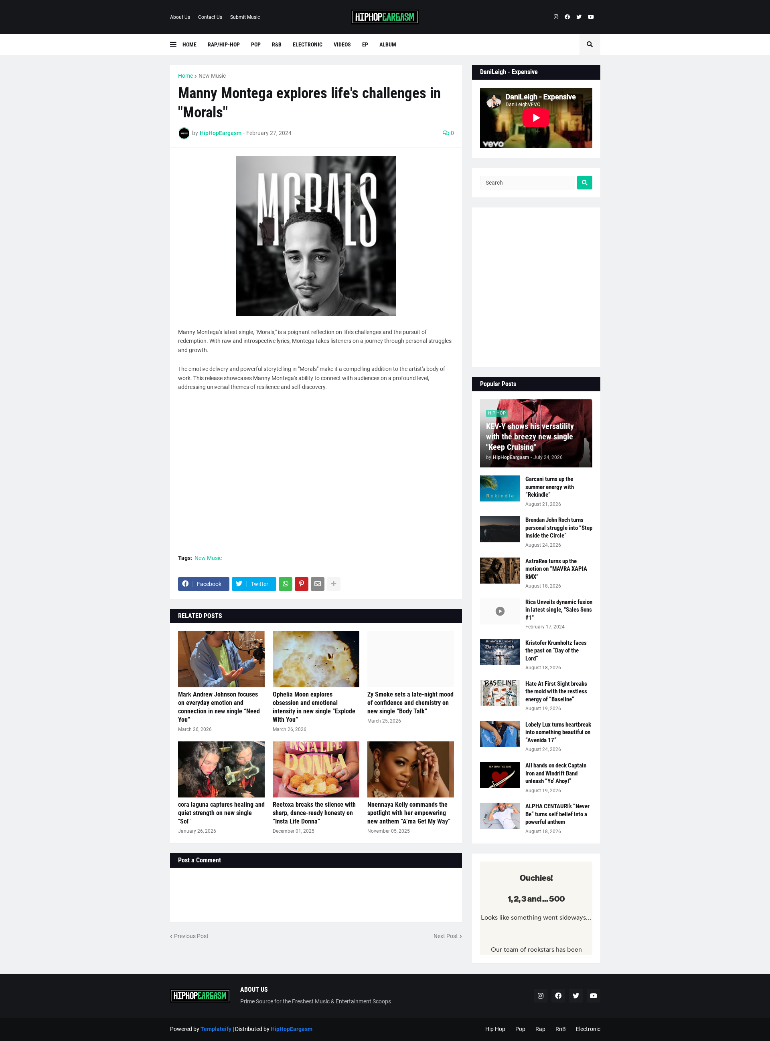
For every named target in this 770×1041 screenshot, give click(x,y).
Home (185, 76)
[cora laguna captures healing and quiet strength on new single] (221, 769)
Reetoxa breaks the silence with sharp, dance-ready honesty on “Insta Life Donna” (314, 813)
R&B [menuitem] (277, 44)
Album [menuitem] (387, 44)
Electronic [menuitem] (307, 44)
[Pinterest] (301, 584)
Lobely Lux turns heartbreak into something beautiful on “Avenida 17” (558, 732)
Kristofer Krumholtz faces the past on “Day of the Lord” (556, 650)
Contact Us (210, 17)
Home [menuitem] (189, 44)
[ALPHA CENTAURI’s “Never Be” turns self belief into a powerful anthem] (500, 816)
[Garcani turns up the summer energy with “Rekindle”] (500, 488)
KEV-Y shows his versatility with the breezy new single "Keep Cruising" (530, 436)
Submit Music (245, 17)
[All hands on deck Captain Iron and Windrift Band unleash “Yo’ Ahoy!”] (500, 775)
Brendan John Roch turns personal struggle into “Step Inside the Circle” (558, 527)
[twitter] (579, 17)
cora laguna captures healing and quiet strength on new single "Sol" (221, 813)
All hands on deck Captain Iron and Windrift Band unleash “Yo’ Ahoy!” (555, 773)
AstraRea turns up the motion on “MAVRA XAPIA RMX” (556, 569)
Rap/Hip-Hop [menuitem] (224, 44)
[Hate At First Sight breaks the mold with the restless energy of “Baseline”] (500, 693)
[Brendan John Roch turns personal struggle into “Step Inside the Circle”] (500, 529)
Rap (540, 1029)
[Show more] (333, 584)
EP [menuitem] (365, 44)
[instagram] (556, 17)
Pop (520, 1029)
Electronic (588, 1029)
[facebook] (567, 17)
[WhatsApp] (285, 584)
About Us (180, 17)
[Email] (317, 584)
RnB (560, 1029)
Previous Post (191, 936)
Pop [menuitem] (256, 44)
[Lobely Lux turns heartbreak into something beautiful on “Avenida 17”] (500, 734)
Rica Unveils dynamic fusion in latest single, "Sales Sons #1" (558, 609)
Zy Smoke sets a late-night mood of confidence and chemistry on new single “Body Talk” (410, 703)
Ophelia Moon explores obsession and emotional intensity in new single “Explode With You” (314, 707)
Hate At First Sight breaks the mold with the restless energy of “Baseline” (556, 691)
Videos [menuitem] (342, 44)
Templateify (216, 1029)
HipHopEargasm (291, 1029)
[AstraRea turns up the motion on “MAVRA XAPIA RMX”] (500, 571)
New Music (212, 76)
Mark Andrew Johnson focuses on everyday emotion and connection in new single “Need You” (219, 707)
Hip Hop (495, 1029)
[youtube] (591, 17)
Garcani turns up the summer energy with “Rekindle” (549, 486)
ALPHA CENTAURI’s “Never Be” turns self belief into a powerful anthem (557, 814)
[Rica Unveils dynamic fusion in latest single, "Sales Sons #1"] (500, 611)
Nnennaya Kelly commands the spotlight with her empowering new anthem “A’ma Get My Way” (408, 813)
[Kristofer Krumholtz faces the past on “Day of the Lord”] (500, 652)
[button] (176, 44)
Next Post (446, 936)
